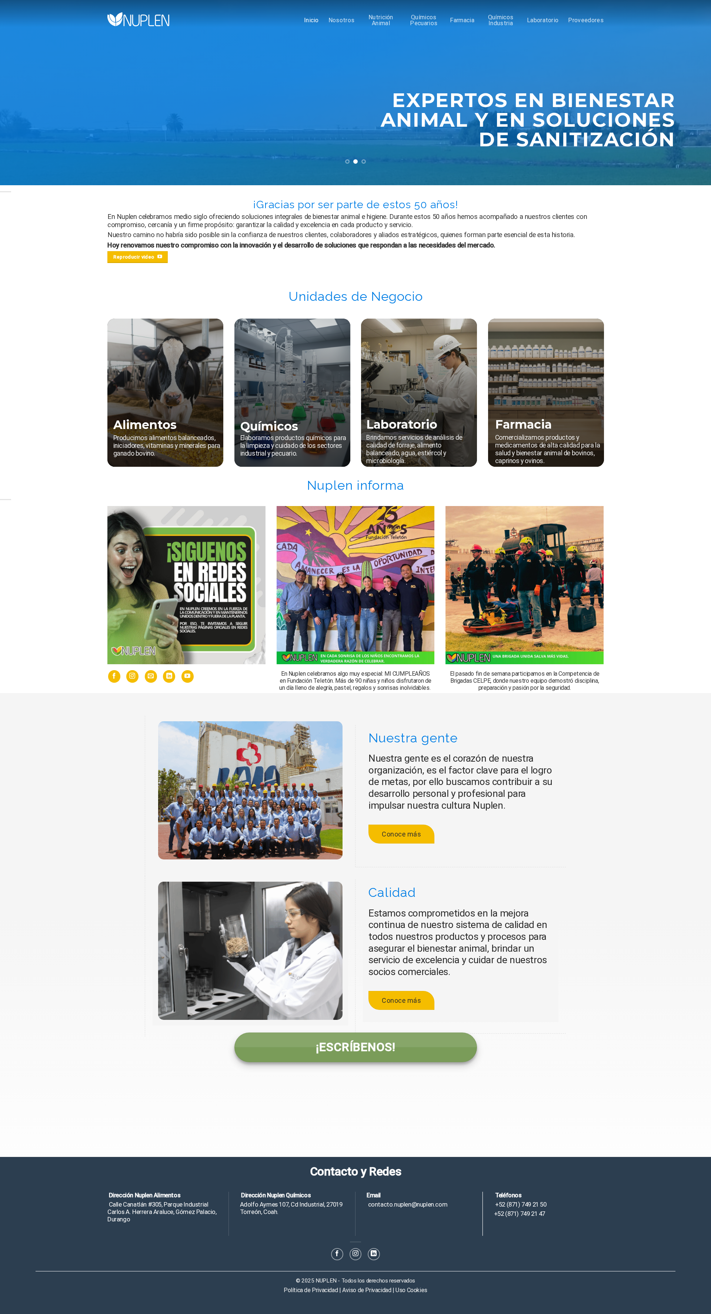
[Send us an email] (151, 676)
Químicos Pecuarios (423, 20)
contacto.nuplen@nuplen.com (407, 1204)
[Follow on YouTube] (187, 676)
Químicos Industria (501, 20)
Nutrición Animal (380, 20)
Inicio (311, 20)
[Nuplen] (138, 19)
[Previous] (23, 92)
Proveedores (586, 20)
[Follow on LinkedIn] (169, 676)
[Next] (687, 92)
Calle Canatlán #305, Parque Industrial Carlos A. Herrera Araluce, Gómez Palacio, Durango (162, 1212)
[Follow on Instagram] (132, 676)
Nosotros (341, 20)
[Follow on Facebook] (114, 676)
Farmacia (462, 20)
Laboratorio (543, 20)
